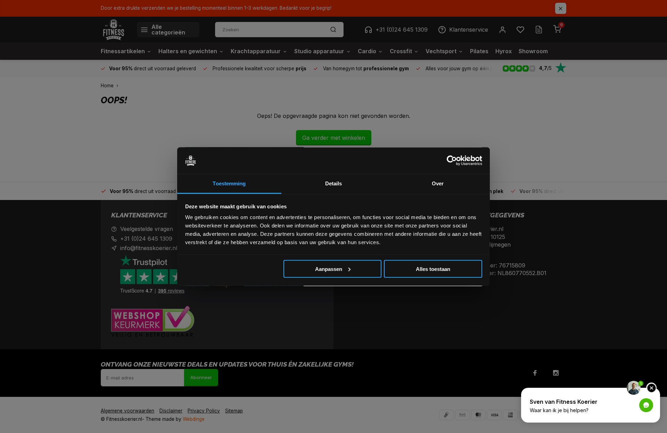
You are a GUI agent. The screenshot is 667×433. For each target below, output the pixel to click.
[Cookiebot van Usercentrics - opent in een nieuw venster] (451, 160)
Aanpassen (328, 269)
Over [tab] (438, 183)
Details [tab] (333, 183)
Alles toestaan (433, 269)
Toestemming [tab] (229, 183)
